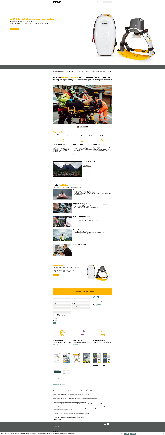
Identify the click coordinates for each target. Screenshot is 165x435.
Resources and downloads (58, 350)
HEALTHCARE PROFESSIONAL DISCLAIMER (71, 423)
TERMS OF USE (81, 423)
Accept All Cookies (133, 433)
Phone (72, 300)
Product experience (56, 426)
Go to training (55, 275)
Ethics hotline (55, 428)
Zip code (73, 303)
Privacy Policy (64, 315)
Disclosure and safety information (59, 384)
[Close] (164, 433)
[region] (82, 433)
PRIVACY (62, 423)
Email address (55, 300)
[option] (82, 37)
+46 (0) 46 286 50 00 (98, 304)
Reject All (126, 433)
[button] (82, 104)
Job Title (54, 306)
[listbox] (82, 126)
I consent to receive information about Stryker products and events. (62, 318)
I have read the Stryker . (60, 315)
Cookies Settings (120, 433)
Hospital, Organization (75, 306)
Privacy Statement (56, 314)
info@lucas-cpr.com (97, 305)
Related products (68, 350)
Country (54, 303)
